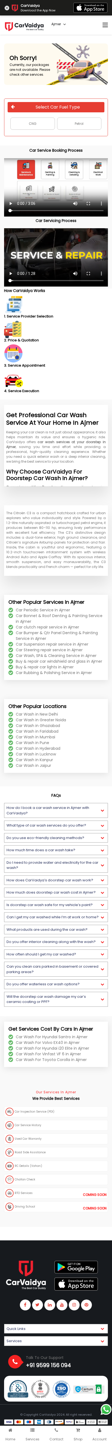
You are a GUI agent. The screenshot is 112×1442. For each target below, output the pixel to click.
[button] (56, 810)
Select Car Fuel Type (58, 107)
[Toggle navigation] (105, 25)
